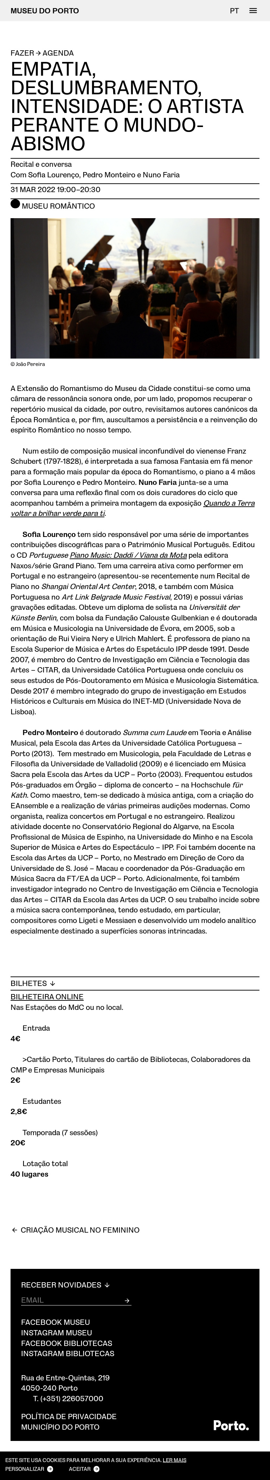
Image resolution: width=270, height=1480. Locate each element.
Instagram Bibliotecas (67, 1353)
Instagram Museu (56, 1332)
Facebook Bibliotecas (66, 1342)
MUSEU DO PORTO (45, 10)
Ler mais (174, 1460)
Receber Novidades (62, 1284)
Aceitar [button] (80, 1469)
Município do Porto (60, 1426)
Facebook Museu (55, 1321)
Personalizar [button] (24, 1469)
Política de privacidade (69, 1416)
